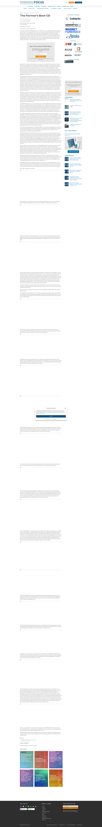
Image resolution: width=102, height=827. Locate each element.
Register (78, 2)
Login (71, 2)
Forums (30, 6)
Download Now (73, 151)
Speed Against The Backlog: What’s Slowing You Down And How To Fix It (26, 758)
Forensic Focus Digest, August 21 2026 (41, 760)
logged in (27, 745)
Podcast (43, 6)
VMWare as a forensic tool (25, 740)
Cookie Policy (62, 824)
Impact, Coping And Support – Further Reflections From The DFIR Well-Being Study (55, 756)
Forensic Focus (40, 765)
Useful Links (44, 817)
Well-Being (67, 8)
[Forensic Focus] (32, 4)
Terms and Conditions (52, 824)
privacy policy (41, 59)
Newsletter (51, 6)
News (25, 8)
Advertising (44, 812)
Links (59, 6)
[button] (65, 408)
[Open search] (66, 2)
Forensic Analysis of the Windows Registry (28, 739)
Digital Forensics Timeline (46, 818)
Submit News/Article (45, 811)
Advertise (65, 6)
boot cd (22, 738)
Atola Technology (25, 765)
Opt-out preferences (48, 418)
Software (43, 819)
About (72, 6)
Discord (37, 6)
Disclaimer (79, 824)
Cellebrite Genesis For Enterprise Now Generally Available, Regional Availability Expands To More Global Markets (26, 774)
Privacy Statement (54, 418)
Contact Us (44, 815)
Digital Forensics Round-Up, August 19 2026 (55, 777)
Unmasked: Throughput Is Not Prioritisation (41, 778)
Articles (22, 737)
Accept (51, 416)
